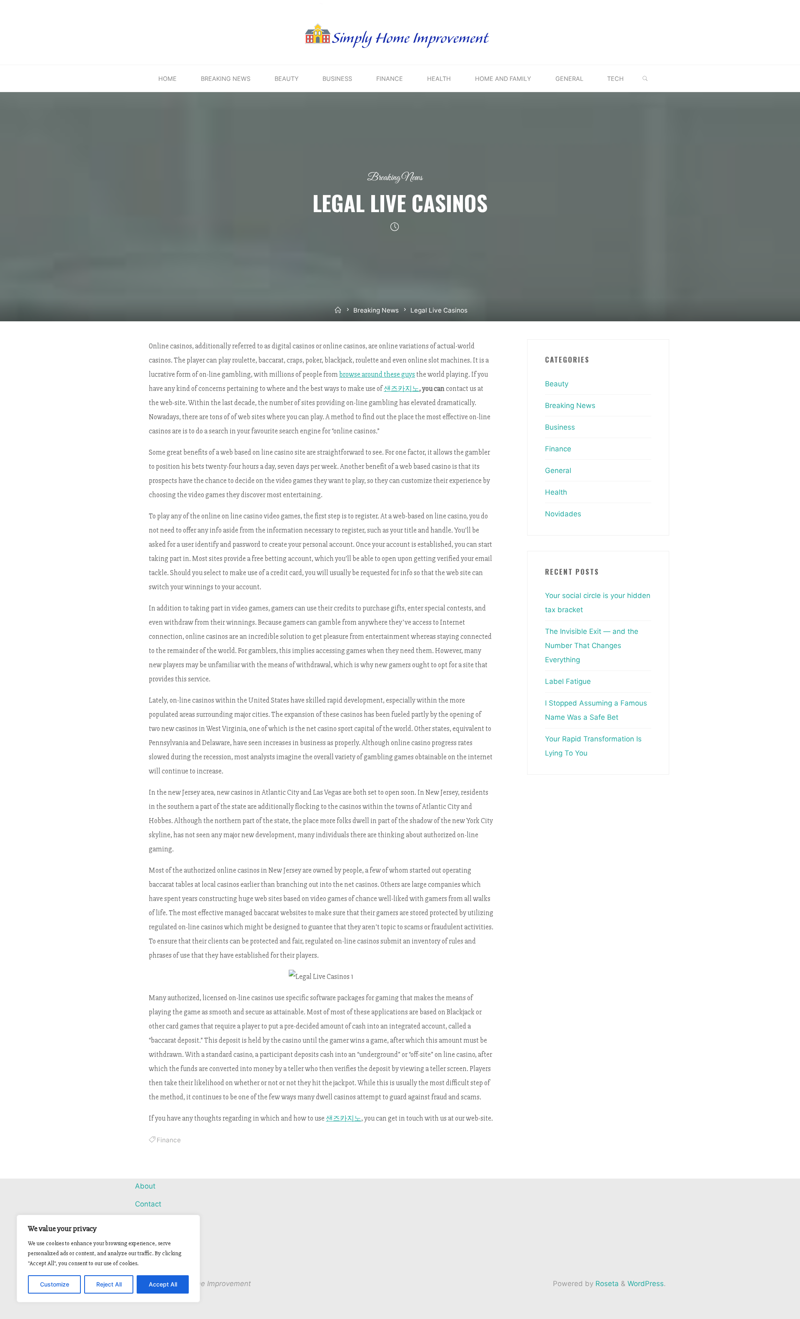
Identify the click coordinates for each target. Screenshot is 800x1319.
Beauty (556, 384)
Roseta (606, 1283)
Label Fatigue (568, 681)
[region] (108, 1258)
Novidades (563, 514)
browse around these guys (377, 374)
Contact (148, 1204)
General (558, 470)
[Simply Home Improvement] (400, 32)
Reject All (109, 1284)
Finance (169, 1140)
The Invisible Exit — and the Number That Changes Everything (591, 645)
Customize (54, 1284)
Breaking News (394, 177)
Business (560, 427)
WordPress (646, 1283)
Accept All (163, 1284)
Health (556, 492)
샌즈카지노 (401, 388)
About (145, 1186)
